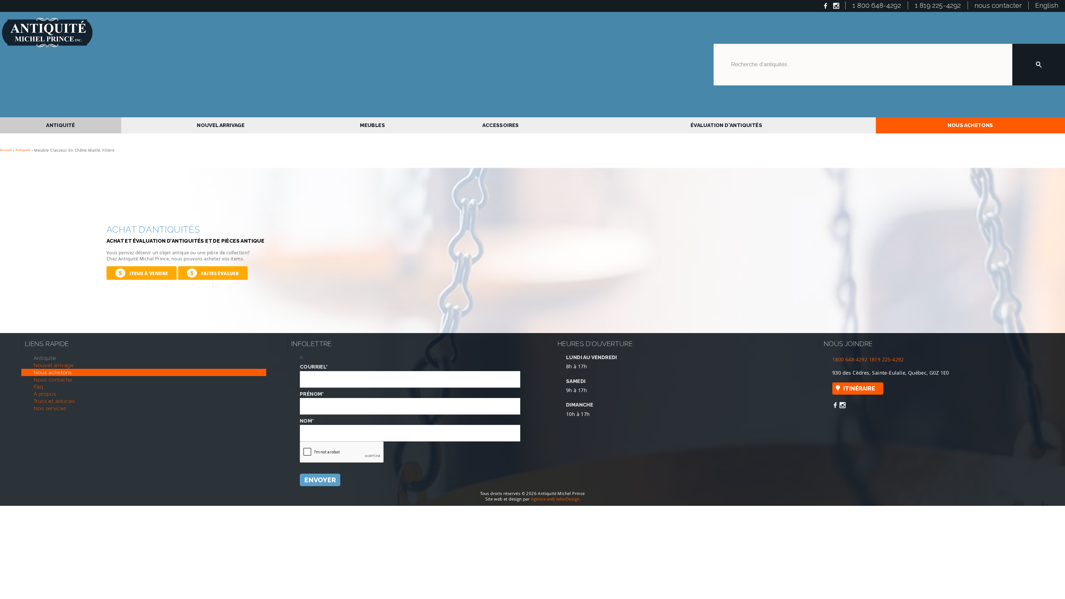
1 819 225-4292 (938, 5)
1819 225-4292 (886, 357)
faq (38, 385)
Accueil (6, 148)
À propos (45, 392)
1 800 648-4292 (876, 5)
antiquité (61, 124)
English (1046, 5)
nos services (50, 406)
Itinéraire (859, 386)
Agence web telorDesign (555, 497)
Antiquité (23, 148)
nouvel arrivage (223, 124)
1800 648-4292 (849, 357)
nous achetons (970, 124)
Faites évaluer (214, 271)
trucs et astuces (54, 399)
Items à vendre (143, 271)
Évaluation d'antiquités (725, 124)
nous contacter (998, 5)
